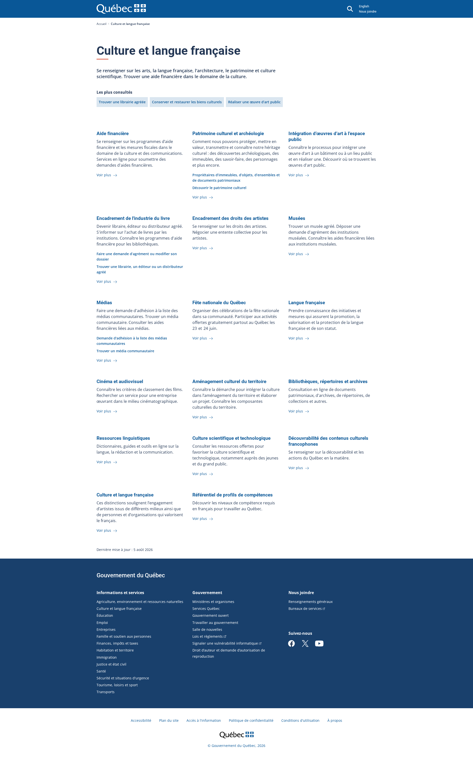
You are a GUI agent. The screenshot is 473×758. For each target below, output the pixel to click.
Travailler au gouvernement (215, 622)
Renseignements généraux (310, 601)
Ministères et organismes (213, 601)
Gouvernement (207, 592)
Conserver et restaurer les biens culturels (187, 102)
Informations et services (120, 592)
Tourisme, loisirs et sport (117, 685)
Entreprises (106, 629)
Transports (106, 691)
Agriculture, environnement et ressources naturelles (140, 601)
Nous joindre (367, 11)
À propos (334, 720)
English (364, 6)
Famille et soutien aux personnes (124, 636)
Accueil (101, 24)
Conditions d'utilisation (300, 720)
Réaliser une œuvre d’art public (254, 102)
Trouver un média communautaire (125, 351)
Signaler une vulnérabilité (225, 643)
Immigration (107, 657)
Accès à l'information (203, 720)
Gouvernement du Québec (131, 575)
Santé (101, 671)
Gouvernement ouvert (210, 615)
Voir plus (104, 175)
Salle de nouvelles (207, 629)
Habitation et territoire (115, 650)
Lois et (207, 636)
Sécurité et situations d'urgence (123, 678)
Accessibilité (141, 720)
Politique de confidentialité (251, 720)
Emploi (102, 622)
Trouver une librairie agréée (122, 102)
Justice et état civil (111, 664)
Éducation (105, 615)
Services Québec (206, 608)
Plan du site (169, 720)
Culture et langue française (119, 608)
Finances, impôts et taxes (117, 643)
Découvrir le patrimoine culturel (219, 187)
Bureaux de (305, 608)
